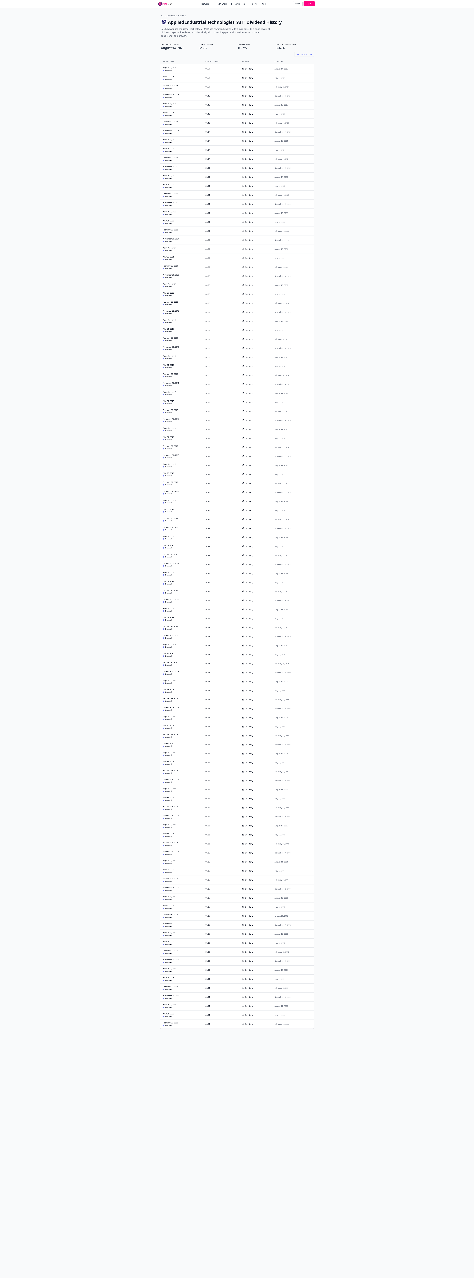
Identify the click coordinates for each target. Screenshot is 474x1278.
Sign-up (309, 4)
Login (297, 4)
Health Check (221, 3)
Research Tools (238, 3)
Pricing (254, 3)
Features (205, 3)
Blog (263, 3)
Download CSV (306, 54)
